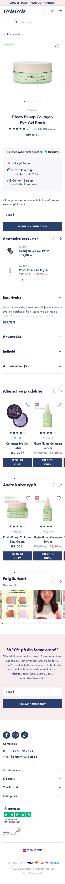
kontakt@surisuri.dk (24, 757)
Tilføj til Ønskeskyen (47, 128)
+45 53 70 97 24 (22, 751)
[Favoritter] (57, 46)
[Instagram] (15, 735)
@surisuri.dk (10, 585)
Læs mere (9, 322)
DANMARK (34, 850)
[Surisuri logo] (17, 11)
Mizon (33, 110)
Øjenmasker (14, 34)
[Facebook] (6, 735)
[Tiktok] (24, 735)
